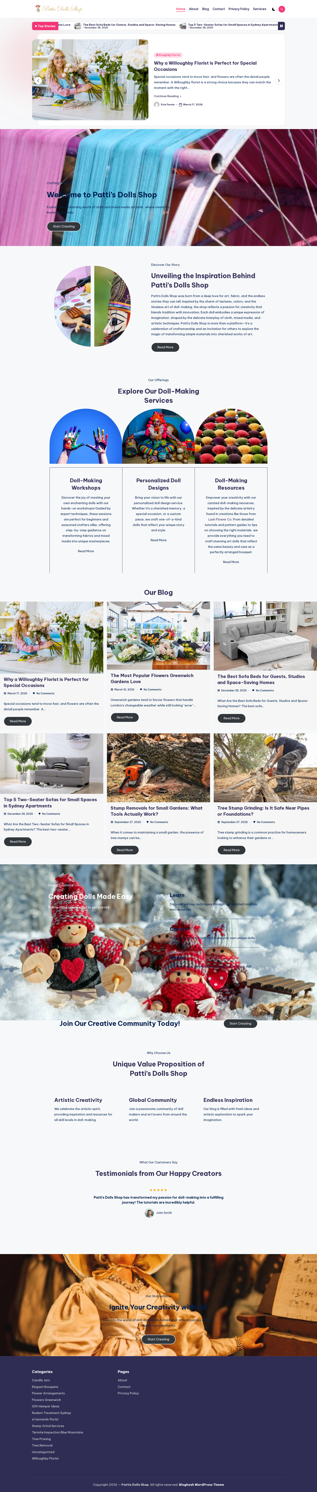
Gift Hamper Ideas (45, 1406)
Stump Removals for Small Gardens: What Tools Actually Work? (183, 24)
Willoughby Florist (45, 1458)
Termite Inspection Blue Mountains (57, 1432)
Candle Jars (41, 1380)
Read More (18, 717)
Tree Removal (42, 1445)
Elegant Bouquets (45, 1387)
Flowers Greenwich (168, 56)
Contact (124, 1387)
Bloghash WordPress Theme (201, 1484)
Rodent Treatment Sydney (51, 1413)
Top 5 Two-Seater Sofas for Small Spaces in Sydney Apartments (81, 24)
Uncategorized (43, 1452)
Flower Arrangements (48, 1393)
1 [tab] (164, 1225)
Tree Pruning (41, 1439)
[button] (167, 91)
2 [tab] (168, 1225)
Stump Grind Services (48, 1426)
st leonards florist (45, 1419)
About (122, 1380)
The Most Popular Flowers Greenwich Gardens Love (211, 64)
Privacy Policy (128, 1393)
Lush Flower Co (220, 515)
